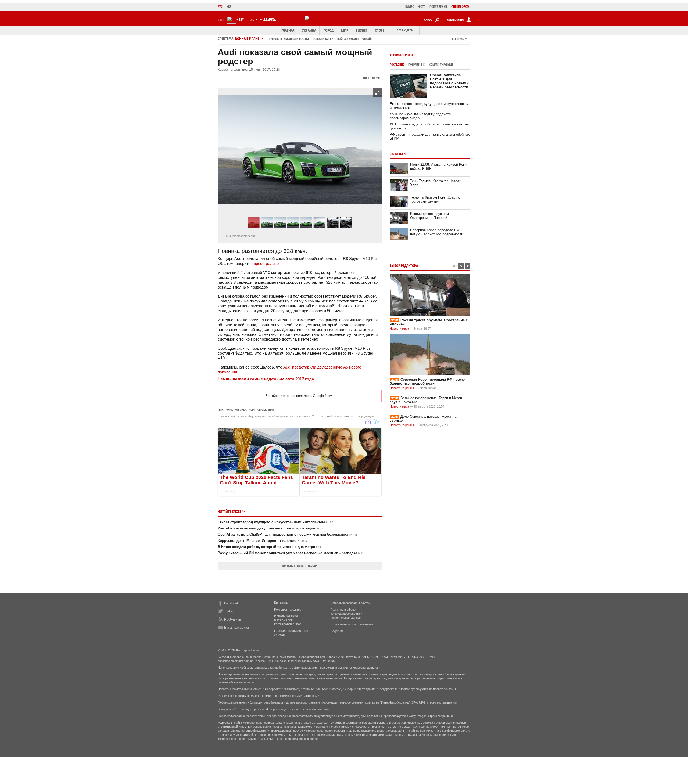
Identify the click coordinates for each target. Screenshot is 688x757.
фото (228, 410)
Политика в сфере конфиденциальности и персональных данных (346, 613)
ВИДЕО (409, 6)
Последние (397, 64)
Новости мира (399, 328)
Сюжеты (396, 153)
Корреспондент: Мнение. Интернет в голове (263, 541)
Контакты (281, 603)
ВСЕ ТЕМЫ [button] (458, 39)
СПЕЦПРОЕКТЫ (461, 6)
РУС (220, 6)
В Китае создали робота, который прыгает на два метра (270, 547)
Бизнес (361, 30)
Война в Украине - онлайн (354, 39)
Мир (344, 30)
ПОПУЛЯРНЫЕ (438, 6)
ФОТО (421, 6)
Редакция (337, 631)
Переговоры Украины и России (288, 39)
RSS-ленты (233, 619)
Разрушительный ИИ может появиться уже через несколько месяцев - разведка (291, 553)
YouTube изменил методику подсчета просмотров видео (270, 528)
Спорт (379, 30)
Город (329, 30)
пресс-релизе (266, 263)
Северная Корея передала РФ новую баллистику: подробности (436, 232)
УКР (229, 6)
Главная (288, 30)
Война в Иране (303, 38)
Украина (309, 30)
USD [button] (252, 20)
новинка (240, 410)
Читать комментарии (299, 565)
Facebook (231, 603)
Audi (252, 410)
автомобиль (265, 410)
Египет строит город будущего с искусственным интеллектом (275, 522)
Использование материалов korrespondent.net (287, 620)
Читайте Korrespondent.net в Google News (300, 396)
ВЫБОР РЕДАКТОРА (404, 265)
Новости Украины (402, 388)
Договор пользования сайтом (351, 602)
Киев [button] (221, 20)
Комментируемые (441, 64)
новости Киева (323, 39)
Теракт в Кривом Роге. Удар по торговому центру (435, 199)
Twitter (229, 611)
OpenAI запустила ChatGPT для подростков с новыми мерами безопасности (287, 534)
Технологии (400, 54)
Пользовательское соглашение (352, 624)
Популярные (416, 64)
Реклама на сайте (287, 609)
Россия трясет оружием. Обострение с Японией (430, 216)
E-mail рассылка (236, 627)
